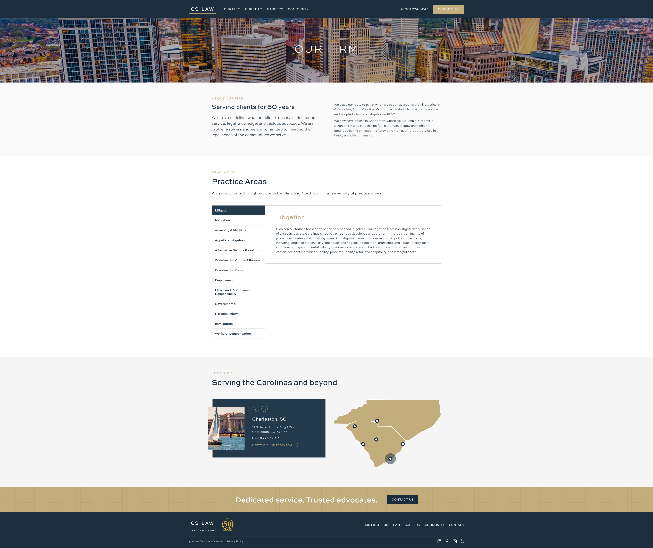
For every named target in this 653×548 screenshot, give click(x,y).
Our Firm (232, 9)
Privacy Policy (235, 541)
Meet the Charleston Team (272, 445)
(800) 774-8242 (415, 9)
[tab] (238, 210)
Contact (456, 525)
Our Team (253, 9)
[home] (202, 9)
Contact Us (449, 9)
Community (298, 9)
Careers (275, 9)
